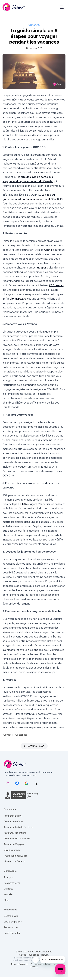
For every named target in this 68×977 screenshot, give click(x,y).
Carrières (8, 889)
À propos (8, 877)
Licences (34, 967)
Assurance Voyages (14, 844)
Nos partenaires (12, 883)
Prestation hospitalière (15, 856)
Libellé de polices (13, 922)
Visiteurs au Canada (14, 862)
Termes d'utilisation (20, 964)
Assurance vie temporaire (17, 839)
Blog (6, 900)
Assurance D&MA (12, 816)
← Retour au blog (34, 746)
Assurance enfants (13, 822)
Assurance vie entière (15, 833)
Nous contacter (12, 933)
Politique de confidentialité (43, 964)
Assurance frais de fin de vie (18, 827)
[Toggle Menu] (61, 7)
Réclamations (11, 927)
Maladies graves (12, 850)
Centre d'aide (11, 916)
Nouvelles (9, 894)
